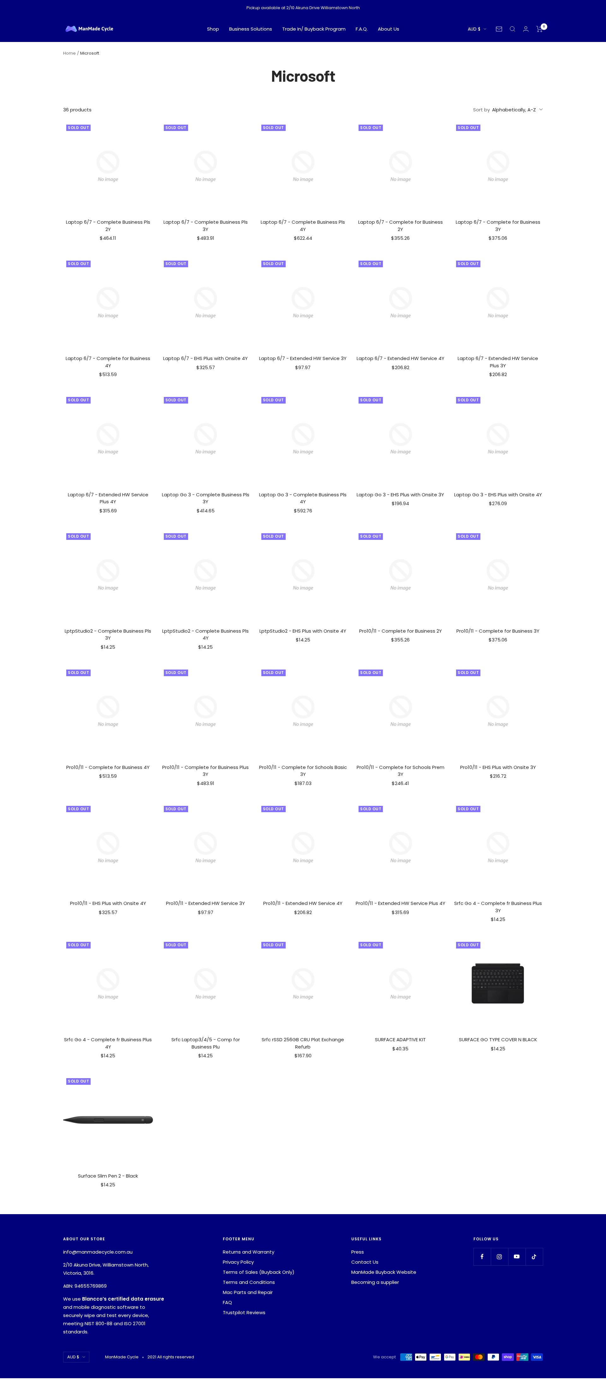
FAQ (227, 1302)
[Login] (526, 29)
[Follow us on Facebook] (482, 1256)
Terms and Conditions (249, 1282)
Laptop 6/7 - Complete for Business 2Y (400, 226)
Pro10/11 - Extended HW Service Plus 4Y (400, 903)
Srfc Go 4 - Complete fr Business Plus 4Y (108, 1043)
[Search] (512, 29)
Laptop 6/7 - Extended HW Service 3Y (303, 358)
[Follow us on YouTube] (517, 1256)
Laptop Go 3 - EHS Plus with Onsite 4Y (498, 494)
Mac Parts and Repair (248, 1292)
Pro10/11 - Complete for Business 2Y (400, 631)
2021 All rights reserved (170, 1357)
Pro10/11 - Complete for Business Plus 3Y (205, 771)
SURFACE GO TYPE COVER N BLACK (498, 1039)
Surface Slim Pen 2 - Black (108, 1175)
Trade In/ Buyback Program (314, 29)
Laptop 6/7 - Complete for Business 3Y (498, 226)
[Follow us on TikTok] (534, 1256)
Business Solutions (250, 29)
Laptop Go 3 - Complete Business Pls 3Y (205, 498)
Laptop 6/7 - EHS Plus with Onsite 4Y (205, 358)
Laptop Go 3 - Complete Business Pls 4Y (303, 498)
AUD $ (474, 29)
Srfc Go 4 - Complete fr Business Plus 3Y (498, 907)
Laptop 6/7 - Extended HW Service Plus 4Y (108, 498)
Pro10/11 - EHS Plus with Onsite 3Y (498, 767)
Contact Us (364, 1262)
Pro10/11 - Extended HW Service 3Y (205, 903)
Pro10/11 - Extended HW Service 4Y (302, 903)
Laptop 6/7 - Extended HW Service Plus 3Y (498, 362)
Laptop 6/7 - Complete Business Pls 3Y (205, 226)
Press (357, 1252)
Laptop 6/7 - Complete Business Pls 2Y (108, 226)
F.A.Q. (362, 29)
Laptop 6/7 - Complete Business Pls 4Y (303, 226)
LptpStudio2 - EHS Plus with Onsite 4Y (302, 631)
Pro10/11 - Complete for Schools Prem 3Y (400, 771)
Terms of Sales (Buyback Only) (258, 1272)
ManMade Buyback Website (383, 1272)
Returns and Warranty (248, 1252)
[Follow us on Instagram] (499, 1256)
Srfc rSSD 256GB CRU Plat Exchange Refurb (303, 1043)
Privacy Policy (238, 1262)
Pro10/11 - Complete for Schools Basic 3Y (303, 771)
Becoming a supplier (375, 1282)
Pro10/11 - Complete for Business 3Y (497, 631)
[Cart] (539, 29)
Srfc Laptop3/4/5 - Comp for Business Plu (205, 1043)
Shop (213, 29)
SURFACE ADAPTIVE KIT (400, 1039)
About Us (388, 29)
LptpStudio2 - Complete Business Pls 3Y (108, 634)
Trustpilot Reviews (244, 1312)
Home (69, 53)
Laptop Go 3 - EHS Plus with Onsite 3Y (400, 494)
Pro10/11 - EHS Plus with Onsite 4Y (108, 903)
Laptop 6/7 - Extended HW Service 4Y (400, 358)
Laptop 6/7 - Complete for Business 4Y (108, 362)
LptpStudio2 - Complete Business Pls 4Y (205, 634)
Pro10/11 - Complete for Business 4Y (108, 767)
